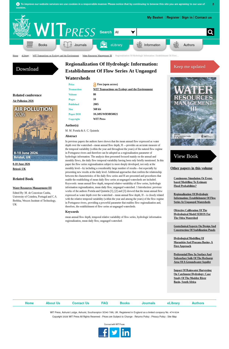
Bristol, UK (19, 168)
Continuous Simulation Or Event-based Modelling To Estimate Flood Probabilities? (193, 182)
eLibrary (116, 45)
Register (173, 17)
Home (15, 55)
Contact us (203, 17)
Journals (80, 45)
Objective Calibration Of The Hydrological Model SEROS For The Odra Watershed (192, 214)
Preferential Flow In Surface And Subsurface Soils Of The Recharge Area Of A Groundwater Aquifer (193, 258)
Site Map (172, 316)
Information (152, 45)
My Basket (155, 17)
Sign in (187, 17)
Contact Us (80, 303)
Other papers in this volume (191, 168)
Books (42, 45)
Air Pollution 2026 (23, 100)
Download (27, 69)
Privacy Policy (158, 316)
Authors (189, 45)
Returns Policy (142, 316)
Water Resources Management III (97, 55)
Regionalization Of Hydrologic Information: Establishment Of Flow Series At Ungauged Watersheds (195, 198)
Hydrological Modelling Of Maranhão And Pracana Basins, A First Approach (193, 242)
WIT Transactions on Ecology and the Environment (56, 55)
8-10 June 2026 (21, 164)
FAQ (104, 303)
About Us (53, 303)
